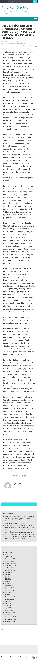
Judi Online (16, 41)
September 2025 (10, 570)
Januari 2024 (9, 615)
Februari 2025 (10, 586)
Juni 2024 (8, 603)
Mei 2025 (8, 579)
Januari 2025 (9, 588)
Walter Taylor (19, 484)
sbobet (30, 448)
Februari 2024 (10, 612)
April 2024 (8, 608)
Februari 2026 (10, 559)
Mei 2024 (8, 606)
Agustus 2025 (9, 572)
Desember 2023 (10, 617)
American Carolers (14, 7)
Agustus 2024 (9, 599)
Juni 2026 (8, 552)
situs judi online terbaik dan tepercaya (13, 43)
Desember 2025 (10, 563)
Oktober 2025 (10, 568)
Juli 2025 (8, 574)
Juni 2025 (8, 577)
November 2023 (10, 619)
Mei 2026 (8, 554)
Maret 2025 (9, 583)
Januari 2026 (9, 561)
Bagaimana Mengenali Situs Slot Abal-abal (19, 516)
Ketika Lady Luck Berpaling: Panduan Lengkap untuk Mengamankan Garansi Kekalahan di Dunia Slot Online (18, 521)
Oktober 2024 (10, 594)
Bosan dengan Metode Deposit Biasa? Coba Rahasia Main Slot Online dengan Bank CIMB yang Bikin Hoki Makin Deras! (20, 536)
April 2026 (8, 557)
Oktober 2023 (10, 621)
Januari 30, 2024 (7, 41)
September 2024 (10, 597)
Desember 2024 (10, 590)
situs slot (4, 633)
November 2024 (10, 592)
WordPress (13, 657)
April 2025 (8, 581)
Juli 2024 (8, 601)
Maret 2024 (9, 610)
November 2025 (10, 566)
